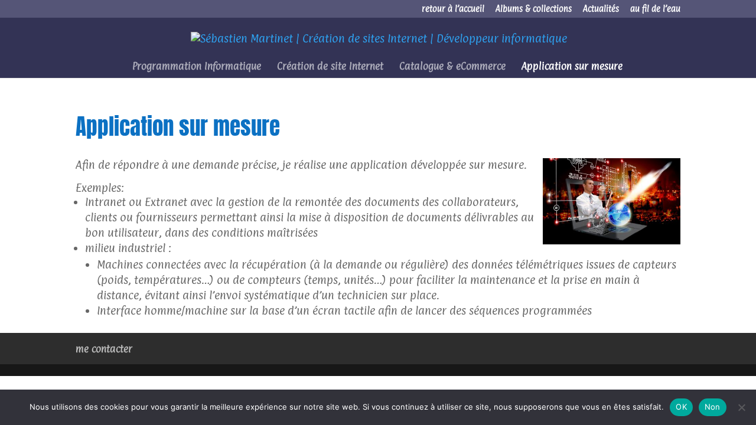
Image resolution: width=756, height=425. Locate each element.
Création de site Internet (330, 67)
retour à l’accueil (453, 9)
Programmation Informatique (196, 67)
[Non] (741, 407)
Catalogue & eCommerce (452, 67)
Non (713, 406)
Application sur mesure (572, 67)
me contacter (104, 349)
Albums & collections (534, 9)
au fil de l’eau (655, 9)
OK (681, 406)
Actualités (601, 9)
